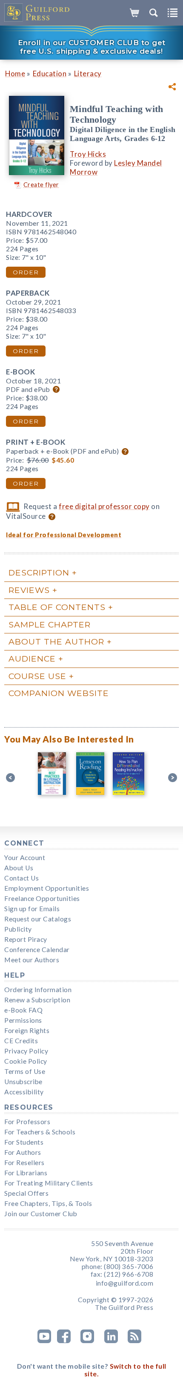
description (39, 572)
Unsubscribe (23, 1081)
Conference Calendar (37, 949)
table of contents (57, 607)
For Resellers (24, 1162)
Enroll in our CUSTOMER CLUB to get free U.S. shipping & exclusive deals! (92, 46)
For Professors (27, 1121)
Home (15, 73)
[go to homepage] (37, 13)
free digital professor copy (104, 506)
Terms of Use (24, 1071)
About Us (18, 868)
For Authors (22, 1152)
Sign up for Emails (32, 908)
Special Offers (26, 1193)
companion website (59, 693)
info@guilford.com (125, 1283)
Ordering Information (37, 989)
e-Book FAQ (23, 1010)
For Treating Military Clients (48, 1183)
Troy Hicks (88, 154)
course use (37, 676)
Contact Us (21, 878)
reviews (29, 590)
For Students (23, 1142)
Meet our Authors (31, 960)
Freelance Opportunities (42, 898)
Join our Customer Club (40, 1213)
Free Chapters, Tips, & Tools (48, 1203)
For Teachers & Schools (39, 1132)
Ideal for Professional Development (63, 534)
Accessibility (24, 1092)
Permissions (23, 1020)
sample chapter (50, 624)
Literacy (88, 73)
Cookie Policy (25, 1061)
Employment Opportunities (46, 888)
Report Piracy (25, 939)
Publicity (18, 929)
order (26, 272)
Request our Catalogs (37, 919)
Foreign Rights (26, 1030)
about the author (56, 641)
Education (50, 73)
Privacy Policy (26, 1051)
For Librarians (25, 1173)
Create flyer (41, 184)
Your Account (24, 857)
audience (32, 658)
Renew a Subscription (37, 1000)
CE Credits (21, 1041)
